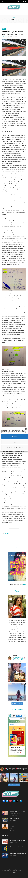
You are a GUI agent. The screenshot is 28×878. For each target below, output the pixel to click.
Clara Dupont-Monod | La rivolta (17, 840)
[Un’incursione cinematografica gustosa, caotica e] (17, 672)
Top (14, 875)
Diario (3, 28)
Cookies (14, 872)
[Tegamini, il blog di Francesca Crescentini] (14, 7)
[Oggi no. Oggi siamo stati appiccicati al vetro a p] (17, 692)
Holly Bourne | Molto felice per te (18, 853)
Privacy (23, 870)
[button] (26, 428)
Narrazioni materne (14, 818)
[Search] (25, 1)
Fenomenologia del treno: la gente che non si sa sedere (13, 33)
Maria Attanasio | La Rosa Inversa (18, 847)
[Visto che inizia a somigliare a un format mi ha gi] (23, 777)
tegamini (5, 36)
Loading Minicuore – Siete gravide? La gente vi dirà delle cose (17, 826)
